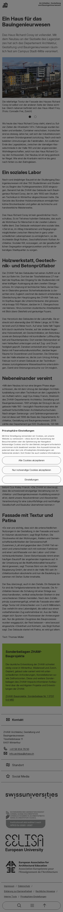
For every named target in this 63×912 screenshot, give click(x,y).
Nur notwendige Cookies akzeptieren (31, 470)
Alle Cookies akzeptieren (31, 460)
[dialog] (31, 456)
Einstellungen (32, 479)
